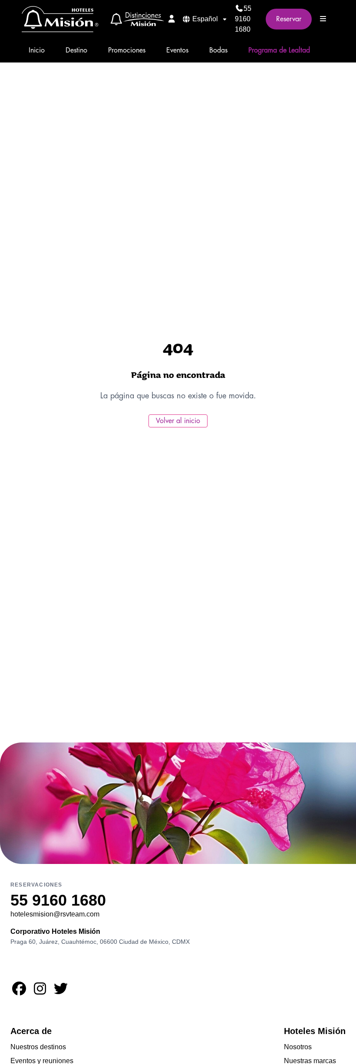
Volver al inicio (178, 420)
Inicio (37, 50)
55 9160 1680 (243, 19)
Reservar (288, 19)
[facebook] (19, 991)
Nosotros (298, 1047)
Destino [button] (76, 50)
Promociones (126, 50)
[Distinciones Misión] (134, 19)
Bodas (218, 50)
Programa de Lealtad (279, 50)
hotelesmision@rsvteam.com (54, 914)
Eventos (177, 50)
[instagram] (40, 991)
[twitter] (60, 991)
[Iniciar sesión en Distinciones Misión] (171, 18)
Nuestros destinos (38, 1047)
